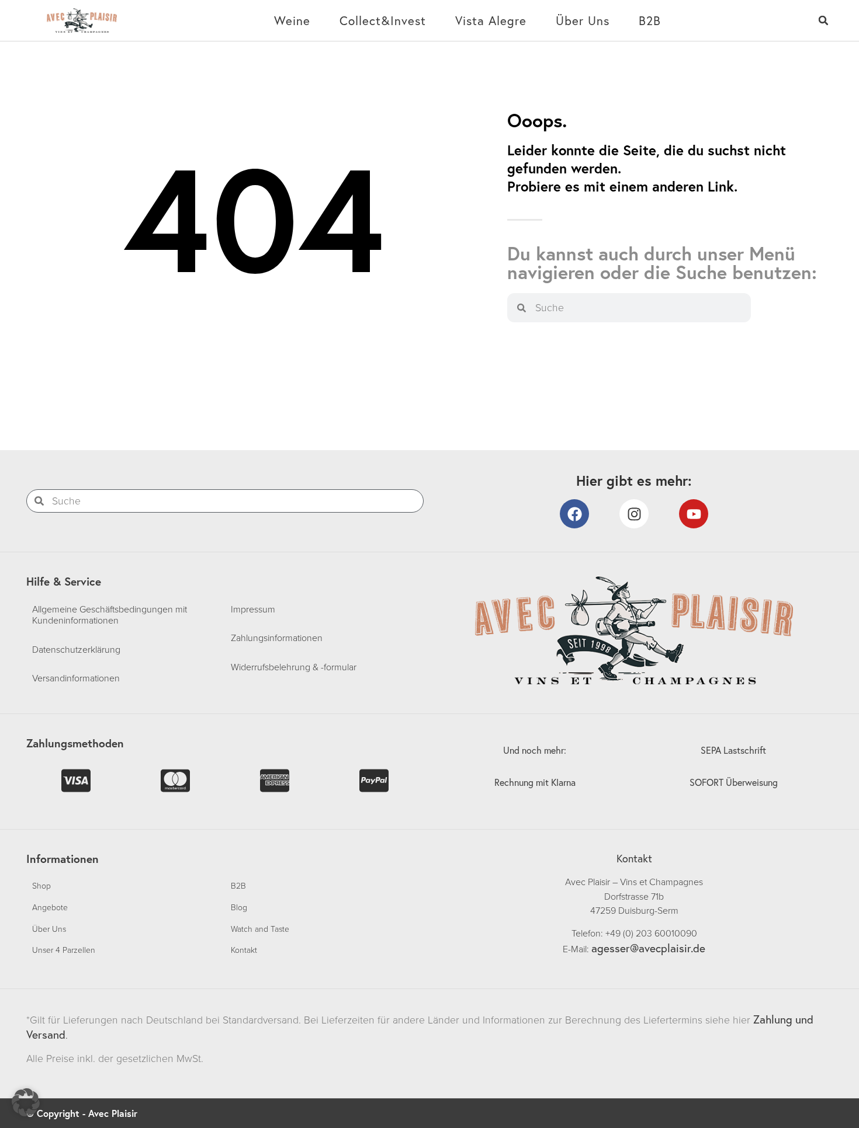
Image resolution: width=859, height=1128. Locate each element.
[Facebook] (574, 513)
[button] (823, 20)
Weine (292, 20)
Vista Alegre (491, 20)
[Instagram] (634, 513)
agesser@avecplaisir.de (648, 948)
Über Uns (582, 20)
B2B (650, 20)
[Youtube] (693, 513)
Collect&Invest (383, 20)
